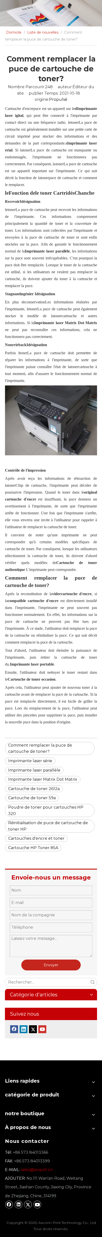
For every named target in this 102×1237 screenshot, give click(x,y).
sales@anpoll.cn (37, 1169)
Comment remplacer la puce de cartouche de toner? (40, 748)
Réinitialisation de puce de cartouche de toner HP (48, 826)
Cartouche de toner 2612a (34, 788)
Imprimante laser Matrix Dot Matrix (42, 779)
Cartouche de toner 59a (32, 798)
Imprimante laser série (30, 760)
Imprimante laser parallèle (34, 770)
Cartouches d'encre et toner (36, 838)
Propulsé (58, 99)
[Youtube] (42, 1029)
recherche (92, 982)
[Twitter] (33, 1029)
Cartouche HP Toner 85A (33, 847)
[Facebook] (14, 1029)
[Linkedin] (23, 1029)
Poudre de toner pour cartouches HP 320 (45, 810)
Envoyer (51, 965)
